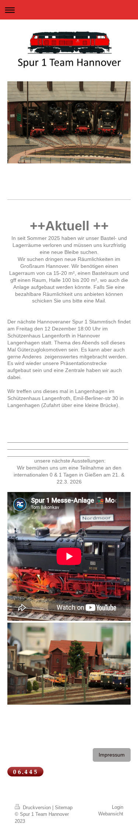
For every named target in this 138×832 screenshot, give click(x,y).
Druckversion (36, 807)
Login (117, 807)
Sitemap (63, 807)
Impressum (112, 755)
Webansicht (110, 814)
